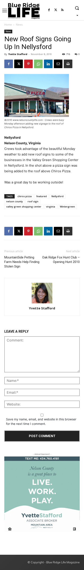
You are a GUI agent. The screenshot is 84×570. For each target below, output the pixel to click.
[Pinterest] (28, 64)
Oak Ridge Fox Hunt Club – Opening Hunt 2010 (61, 259)
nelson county (14, 201)
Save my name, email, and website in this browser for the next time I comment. (41, 421)
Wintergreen (67, 206)
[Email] (58, 64)
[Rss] (62, 10)
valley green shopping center (23, 206)
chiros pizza (24, 196)
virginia (50, 206)
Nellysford (57, 196)
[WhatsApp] (38, 64)
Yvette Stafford (17, 54)
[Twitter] (55, 10)
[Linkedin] (48, 64)
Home (8, 24)
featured (41, 196)
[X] (18, 64)
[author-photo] (42, 293)
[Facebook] (49, 10)
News (19, 24)
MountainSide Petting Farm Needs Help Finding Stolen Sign (21, 261)
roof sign (33, 201)
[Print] (68, 64)
